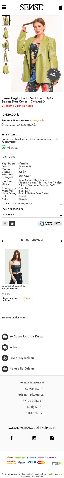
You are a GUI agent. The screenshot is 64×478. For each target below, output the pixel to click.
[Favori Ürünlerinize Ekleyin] (5, 223)
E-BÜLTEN (32, 413)
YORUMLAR (8, 215)
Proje (47, 474)
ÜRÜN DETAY (9, 157)
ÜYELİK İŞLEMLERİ (32, 383)
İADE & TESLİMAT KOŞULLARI (17, 204)
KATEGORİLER (32, 401)
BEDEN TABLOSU (11, 135)
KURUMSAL (32, 389)
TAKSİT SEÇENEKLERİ (13, 209)
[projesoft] (57, 463)
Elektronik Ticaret (29, 474)
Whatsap (12, 148)
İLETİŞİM (32, 407)
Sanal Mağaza (11, 474)
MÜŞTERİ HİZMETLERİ (32, 395)
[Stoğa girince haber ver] (50, 223)
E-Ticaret (58, 474)
